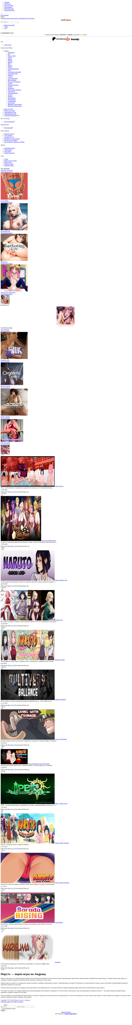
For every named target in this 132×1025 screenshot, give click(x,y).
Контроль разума (13, 85)
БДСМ (10, 57)
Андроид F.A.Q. (9, 137)
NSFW (10, 67)
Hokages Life (59, 620)
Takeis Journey (59, 486)
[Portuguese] (67, 20)
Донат (6, 27)
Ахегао (10, 94)
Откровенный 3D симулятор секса (66, 325)
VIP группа (7, 45)
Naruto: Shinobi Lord (61, 580)
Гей (9, 54)
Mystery (10, 96)
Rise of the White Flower (48, 540)
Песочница (11, 103)
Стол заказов (8, 135)
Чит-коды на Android (10, 140)
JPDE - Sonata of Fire (61, 803)
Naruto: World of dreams (62, 882)
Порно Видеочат (9, 10)
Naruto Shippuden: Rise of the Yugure (39, 764)
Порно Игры (8, 149)
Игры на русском (9, 110)
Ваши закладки (9, 25)
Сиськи (10, 77)
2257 (11, 1002)
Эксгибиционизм (13, 69)
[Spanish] (70, 20)
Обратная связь (9, 8)
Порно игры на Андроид (22, 1000)
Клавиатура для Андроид (12, 138)
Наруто (10, 65)
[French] (63, 20)
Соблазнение (12, 101)
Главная (6, 2)
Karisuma (57, 962)
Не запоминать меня (9, 1008)
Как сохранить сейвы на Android (14, 142)
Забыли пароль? (66, 1012)
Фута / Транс (12, 56)
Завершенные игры (10, 112)
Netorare (10, 75)
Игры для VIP (8, 109)
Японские (11, 88)
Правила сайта (8, 164)
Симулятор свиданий (14, 72)
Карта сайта (8, 162)
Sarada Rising (59, 922)
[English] (61, 20)
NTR (9, 70)
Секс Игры (7, 151)
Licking (10, 86)
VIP (5, 28)
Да (12, 492)
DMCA (16, 1002)
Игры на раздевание (14, 81)
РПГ (9, 64)
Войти (3, 1010)
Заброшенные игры (10, 114)
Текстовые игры (13, 73)
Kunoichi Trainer (60, 659)
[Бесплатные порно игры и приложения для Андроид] (18, 18)
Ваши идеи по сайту (10, 160)
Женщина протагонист (15, 104)
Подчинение (12, 99)
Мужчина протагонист (15, 106)
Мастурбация (12, 80)
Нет (12, 546)
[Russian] (69, 20)
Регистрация (4, 15)
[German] (64, 20)
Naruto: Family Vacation (62, 843)
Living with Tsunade (61, 739)
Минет (10, 59)
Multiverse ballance (60, 699)
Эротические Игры (10, 115)
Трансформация (13, 93)
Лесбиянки (11, 52)
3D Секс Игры (8, 5)
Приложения (8, 7)
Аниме (10, 83)
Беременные (11, 98)
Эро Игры (7, 4)
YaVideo (20, 1002)
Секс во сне (11, 91)
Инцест (10, 62)
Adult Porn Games (9, 148)
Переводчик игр (9, 134)
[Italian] (66, 20)
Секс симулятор (13, 78)
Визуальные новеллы (14, 90)
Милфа (10, 60)
